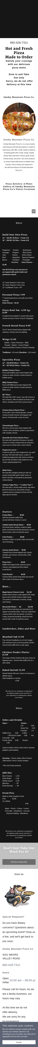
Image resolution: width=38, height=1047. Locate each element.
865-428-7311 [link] (19, 42)
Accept (19, 1042)
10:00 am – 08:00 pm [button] (23, 980)
